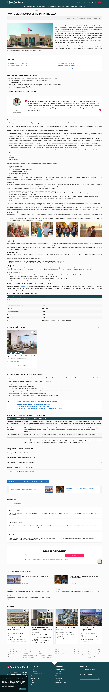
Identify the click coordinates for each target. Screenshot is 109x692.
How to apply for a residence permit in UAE (68, 68)
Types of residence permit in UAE (18, 65)
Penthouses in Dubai (44, 649)
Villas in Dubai (59, 649)
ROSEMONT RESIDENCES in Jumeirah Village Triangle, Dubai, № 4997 (42, 629)
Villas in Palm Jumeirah (61, 651)
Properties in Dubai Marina (13, 654)
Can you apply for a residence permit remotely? (21, 462)
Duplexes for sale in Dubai (94, 654)
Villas (56, 676)
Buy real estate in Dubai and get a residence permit (23, 68)
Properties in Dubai (11, 649)
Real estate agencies (36, 673)
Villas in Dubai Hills (60, 654)
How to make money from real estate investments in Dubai (37, 402)
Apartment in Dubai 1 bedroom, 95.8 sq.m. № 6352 (21, 356)
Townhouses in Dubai (77, 649)
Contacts (33, 684)
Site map (33, 687)
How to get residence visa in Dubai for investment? (22, 453)
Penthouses (58, 673)
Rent (56, 687)
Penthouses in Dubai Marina (46, 655)
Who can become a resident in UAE (19, 63)
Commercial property (60, 682)
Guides (33, 676)
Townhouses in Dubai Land (78, 651)
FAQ (32, 680)
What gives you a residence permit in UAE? (20, 467)
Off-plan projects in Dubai (94, 649)
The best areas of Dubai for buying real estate (33, 404)
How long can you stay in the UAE (66, 63)
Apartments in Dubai (28, 649)
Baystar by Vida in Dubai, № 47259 (66, 628)
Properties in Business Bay (13, 656)
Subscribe (74, 555)
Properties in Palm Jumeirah (14, 651)
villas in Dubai (24, 286)
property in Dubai (18, 305)
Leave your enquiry (90, 669)
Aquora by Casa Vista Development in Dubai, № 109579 (90, 628)
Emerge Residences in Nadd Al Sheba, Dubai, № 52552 (16, 628)
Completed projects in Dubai (95, 651)
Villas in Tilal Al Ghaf (60, 656)
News (32, 682)
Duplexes (57, 680)
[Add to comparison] (32, 332)
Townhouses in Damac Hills (79, 656)
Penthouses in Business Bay (46, 657)
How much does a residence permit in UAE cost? (21, 457)
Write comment (16, 503)
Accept (22, 689)
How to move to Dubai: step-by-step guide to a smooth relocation (39, 408)
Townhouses (58, 678)
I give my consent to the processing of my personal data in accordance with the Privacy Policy (48, 559)
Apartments (58, 671)
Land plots (58, 684)
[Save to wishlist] (35, 332)
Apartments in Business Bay (30, 657)
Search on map (35, 678)
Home (32, 669)
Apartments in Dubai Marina (30, 655)
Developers (34, 671)
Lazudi (24, 365)
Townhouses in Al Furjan (78, 654)
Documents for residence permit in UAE (67, 65)
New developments (60, 669)
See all (99, 327)
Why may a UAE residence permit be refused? (20, 471)
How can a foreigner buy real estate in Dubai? (33, 406)
